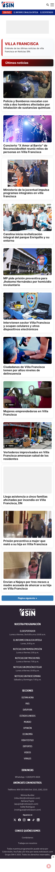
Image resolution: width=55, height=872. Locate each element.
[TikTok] (33, 820)
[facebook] (19, 820)
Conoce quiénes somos (27, 830)
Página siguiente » (27, 598)
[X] (14, 820)
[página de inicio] (7, 4)
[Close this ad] (53, 857)
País (27, 703)
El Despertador (47, 12)
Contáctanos (27, 837)
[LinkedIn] (38, 820)
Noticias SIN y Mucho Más (27, 658)
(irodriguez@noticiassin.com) (27, 809)
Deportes (27, 746)
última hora (27, 697)
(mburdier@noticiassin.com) (27, 798)
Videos (27, 752)
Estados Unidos (28, 715)
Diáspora (27, 709)
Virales (27, 758)
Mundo (27, 721)
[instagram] (24, 820)
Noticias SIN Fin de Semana (28, 676)
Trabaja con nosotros (27, 843)
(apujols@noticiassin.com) (26, 803)
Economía (28, 734)
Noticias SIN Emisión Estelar (27, 667)
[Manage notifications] (49, 866)
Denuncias (27, 770)
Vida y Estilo (27, 740)
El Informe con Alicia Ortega (27, 640)
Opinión (27, 728)
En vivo (7, 12)
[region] (27, 865)
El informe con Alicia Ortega (26, 12)
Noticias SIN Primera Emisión (27, 649)
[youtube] (29, 820)
